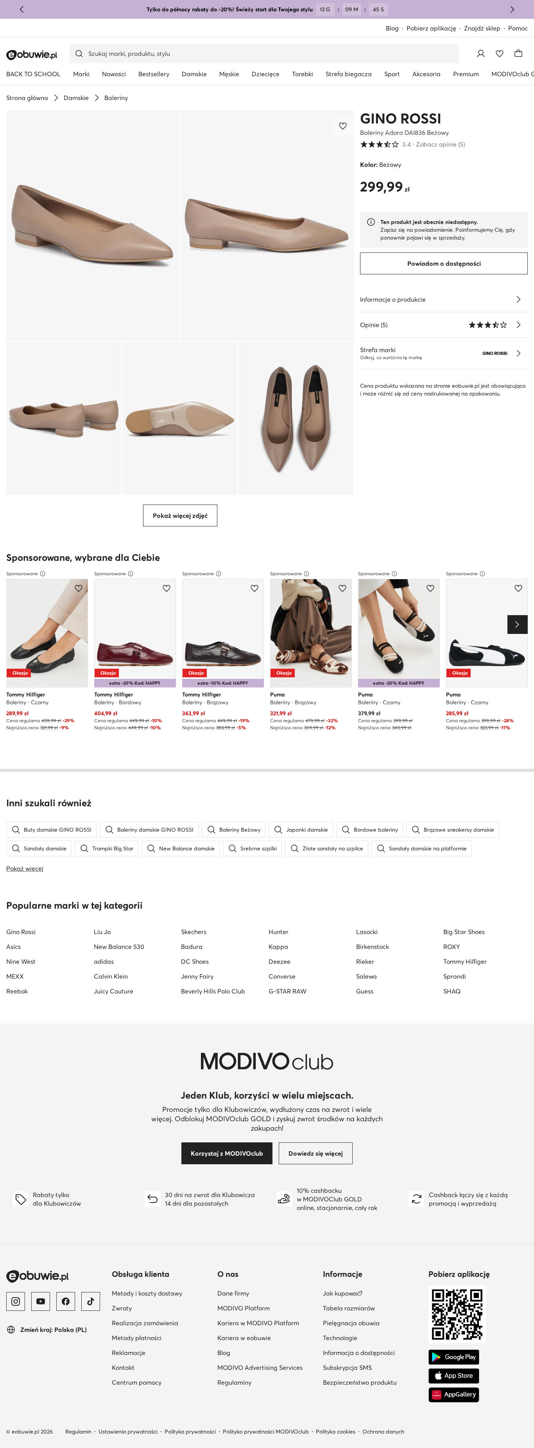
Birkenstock (372, 946)
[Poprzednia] (22, 9)
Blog (392, 28)
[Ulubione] (499, 53)
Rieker (365, 961)
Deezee (279, 961)
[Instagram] (15, 1301)
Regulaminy (234, 1382)
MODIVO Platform (243, 1308)
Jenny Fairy (197, 976)
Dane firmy (233, 1293)
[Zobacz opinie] (518, 324)
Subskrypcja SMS (347, 1367)
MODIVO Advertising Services (260, 1367)
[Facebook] (65, 1301)
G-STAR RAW (287, 991)
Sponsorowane (22, 573)
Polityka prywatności (190, 1431)
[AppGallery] (453, 1395)
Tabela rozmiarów (349, 1308)
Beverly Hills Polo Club (213, 991)
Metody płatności (136, 1338)
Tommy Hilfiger (465, 961)
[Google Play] (453, 1357)
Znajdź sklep (482, 28)
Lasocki (367, 932)
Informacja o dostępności (359, 1353)
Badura (191, 946)
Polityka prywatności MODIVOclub (266, 1431)
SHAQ (452, 991)
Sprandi (454, 976)
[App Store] (453, 1376)
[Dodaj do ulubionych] (343, 125)
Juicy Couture (113, 991)
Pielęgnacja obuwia (351, 1323)
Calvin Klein (111, 976)
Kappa (278, 946)
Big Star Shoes (464, 932)
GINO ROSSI (400, 118)
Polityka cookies (335, 1431)
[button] (93, 225)
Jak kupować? (342, 1293)
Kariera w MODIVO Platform (258, 1323)
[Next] (517, 624)
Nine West (21, 961)
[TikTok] (90, 1301)
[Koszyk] (518, 53)
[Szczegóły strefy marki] (518, 353)
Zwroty (122, 1308)
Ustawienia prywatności (128, 1431)
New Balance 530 (119, 946)
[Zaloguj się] (480, 53)
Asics (13, 946)
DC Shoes (195, 961)
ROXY (451, 946)
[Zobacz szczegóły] (518, 299)
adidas (104, 961)
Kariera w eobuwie (244, 1338)
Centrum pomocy (136, 1382)
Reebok (17, 991)
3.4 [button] (412, 144)
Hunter (279, 932)
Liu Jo (102, 932)
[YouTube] (40, 1301)
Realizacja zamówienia (145, 1323)
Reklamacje (128, 1353)
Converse (282, 976)
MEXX (15, 976)
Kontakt (123, 1367)
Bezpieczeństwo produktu (360, 1382)
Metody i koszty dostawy (147, 1293)
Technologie (340, 1338)
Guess (364, 991)
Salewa (366, 976)
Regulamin (78, 1431)
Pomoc (518, 28)
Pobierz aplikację (431, 28)
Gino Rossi (21, 932)
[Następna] (512, 9)
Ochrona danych (383, 1431)
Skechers (193, 932)
